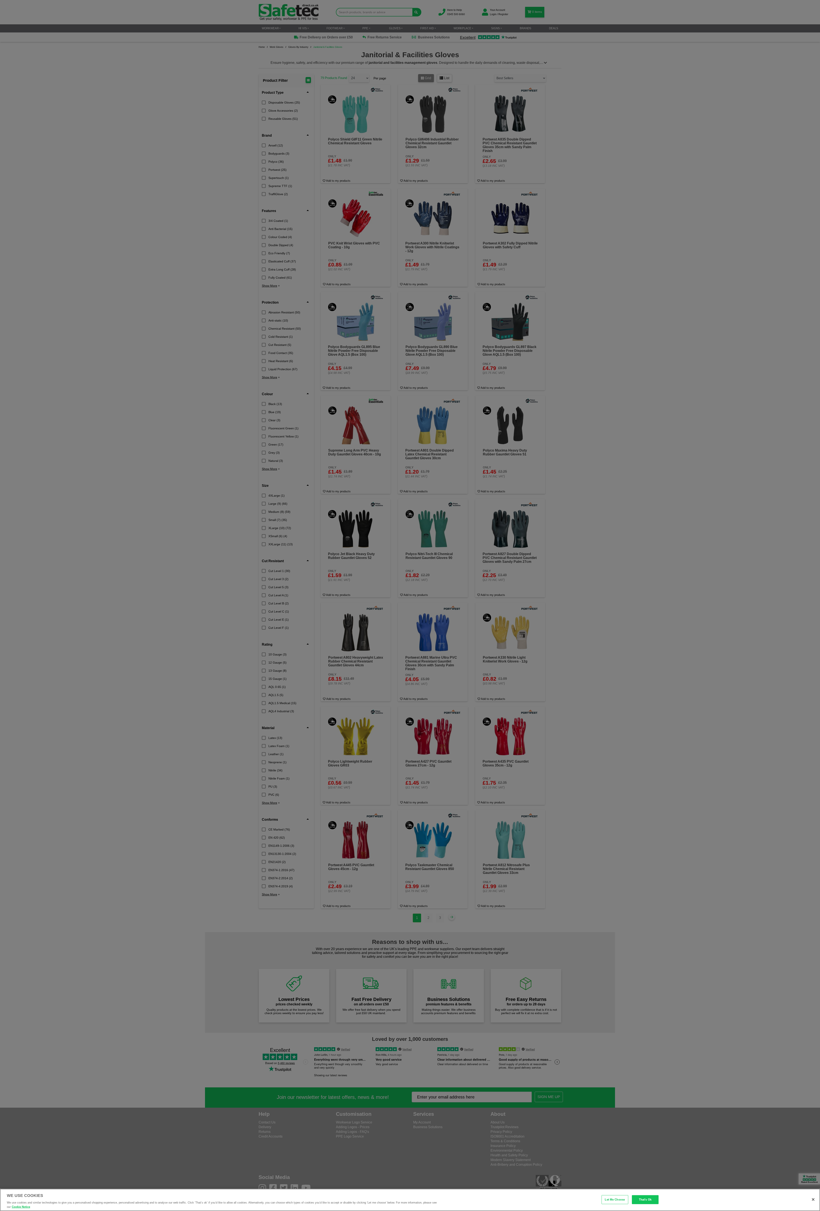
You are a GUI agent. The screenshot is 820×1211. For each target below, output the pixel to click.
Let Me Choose (615, 1199)
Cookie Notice (21, 1206)
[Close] (813, 1199)
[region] (410, 1200)
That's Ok (645, 1199)
